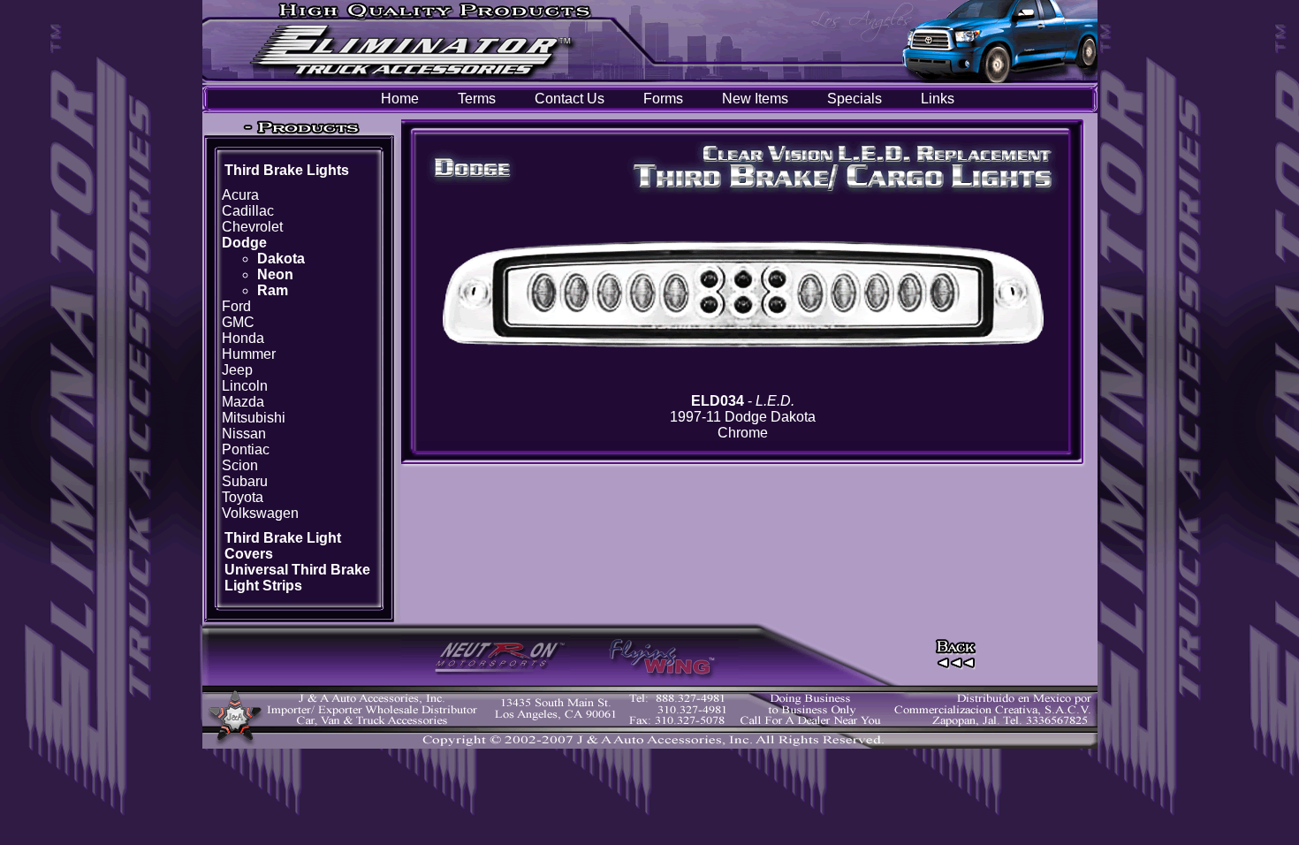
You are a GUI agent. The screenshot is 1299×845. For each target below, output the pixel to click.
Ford (236, 306)
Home (400, 98)
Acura (240, 194)
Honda (243, 338)
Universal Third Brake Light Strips (297, 577)
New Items (755, 98)
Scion (240, 465)
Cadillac (248, 210)
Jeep (237, 369)
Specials (854, 98)
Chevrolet (252, 226)
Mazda (243, 401)
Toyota (242, 497)
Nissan (244, 433)
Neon (275, 274)
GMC (238, 322)
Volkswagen (260, 513)
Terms (477, 98)
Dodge (244, 242)
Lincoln (245, 385)
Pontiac (246, 449)
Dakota (281, 258)
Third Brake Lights (286, 170)
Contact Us (569, 98)
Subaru (245, 481)
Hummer (249, 354)
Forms (663, 98)
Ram (272, 290)
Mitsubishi (253, 417)
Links (937, 98)
